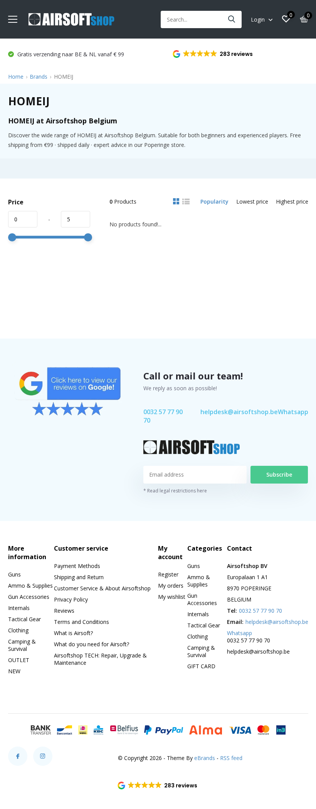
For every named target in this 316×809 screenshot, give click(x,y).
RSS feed (231, 758)
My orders (170, 585)
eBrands (204, 758)
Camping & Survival (22, 645)
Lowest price (252, 201)
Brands (38, 76)
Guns (14, 574)
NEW (14, 671)
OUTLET (18, 660)
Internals (19, 608)
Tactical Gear (24, 619)
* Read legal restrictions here (175, 490)
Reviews (64, 610)
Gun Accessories (28, 596)
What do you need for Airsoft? (91, 644)
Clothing (18, 630)
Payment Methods (77, 566)
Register (168, 574)
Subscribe (279, 474)
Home (16, 76)
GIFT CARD (201, 666)
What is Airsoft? (73, 633)
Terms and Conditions (81, 621)
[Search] (232, 19)
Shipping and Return (79, 577)
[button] (213, 54)
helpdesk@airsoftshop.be (239, 412)
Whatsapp (293, 412)
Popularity (214, 201)
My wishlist (171, 596)
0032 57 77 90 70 (163, 416)
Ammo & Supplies (30, 585)
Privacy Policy (71, 599)
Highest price (292, 201)
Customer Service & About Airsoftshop (102, 588)
